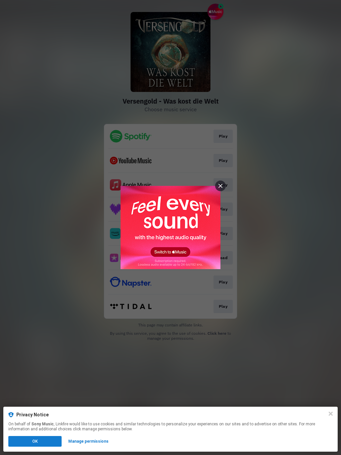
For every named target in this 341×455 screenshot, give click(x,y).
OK (35, 441)
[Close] (330, 413)
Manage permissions (88, 441)
